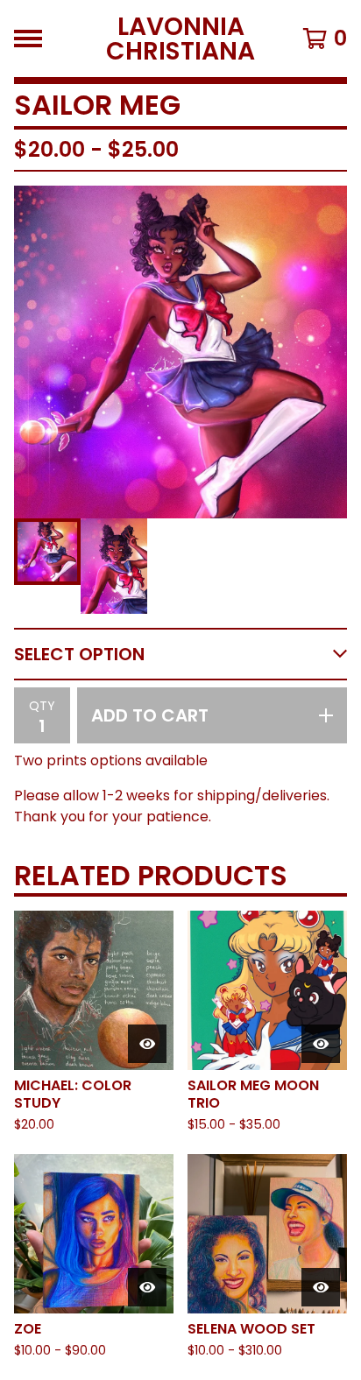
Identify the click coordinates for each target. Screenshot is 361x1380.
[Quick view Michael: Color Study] (147, 1043)
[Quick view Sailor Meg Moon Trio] (320, 1043)
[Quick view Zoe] (147, 1287)
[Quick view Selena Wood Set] (320, 1287)
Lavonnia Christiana (180, 38)
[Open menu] (28, 38)
